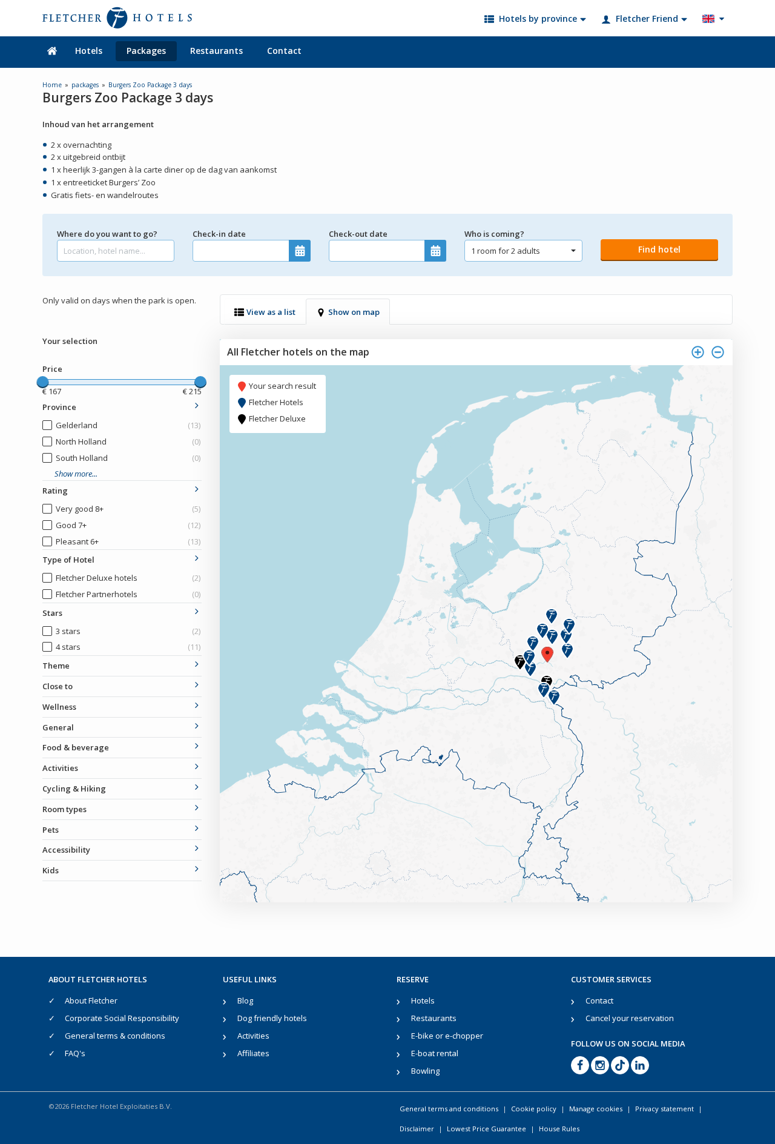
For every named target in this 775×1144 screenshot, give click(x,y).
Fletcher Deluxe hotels (128, 577)
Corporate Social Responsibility (122, 1018)
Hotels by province (537, 18)
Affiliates (253, 1053)
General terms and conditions (449, 1108)
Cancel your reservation (629, 1018)
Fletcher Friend (647, 18)
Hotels (88, 50)
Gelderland (128, 425)
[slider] (42, 382)
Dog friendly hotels (272, 1018)
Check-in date (219, 233)
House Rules (559, 1128)
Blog (245, 1000)
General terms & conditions (115, 1035)
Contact (284, 50)
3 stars (128, 631)
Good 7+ (128, 525)
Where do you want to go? (107, 233)
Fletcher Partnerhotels (128, 594)
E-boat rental (434, 1053)
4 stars (128, 646)
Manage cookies (595, 1108)
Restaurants (216, 50)
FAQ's (75, 1053)
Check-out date (358, 233)
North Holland (128, 441)
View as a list (270, 311)
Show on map (354, 311)
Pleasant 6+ (128, 541)
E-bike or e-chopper (447, 1035)
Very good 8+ (128, 508)
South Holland (128, 457)
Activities (253, 1035)
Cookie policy (533, 1108)
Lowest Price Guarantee (486, 1128)
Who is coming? (494, 233)
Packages (146, 50)
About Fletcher (91, 1000)
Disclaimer (417, 1128)
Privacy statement (664, 1108)
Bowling (425, 1070)
